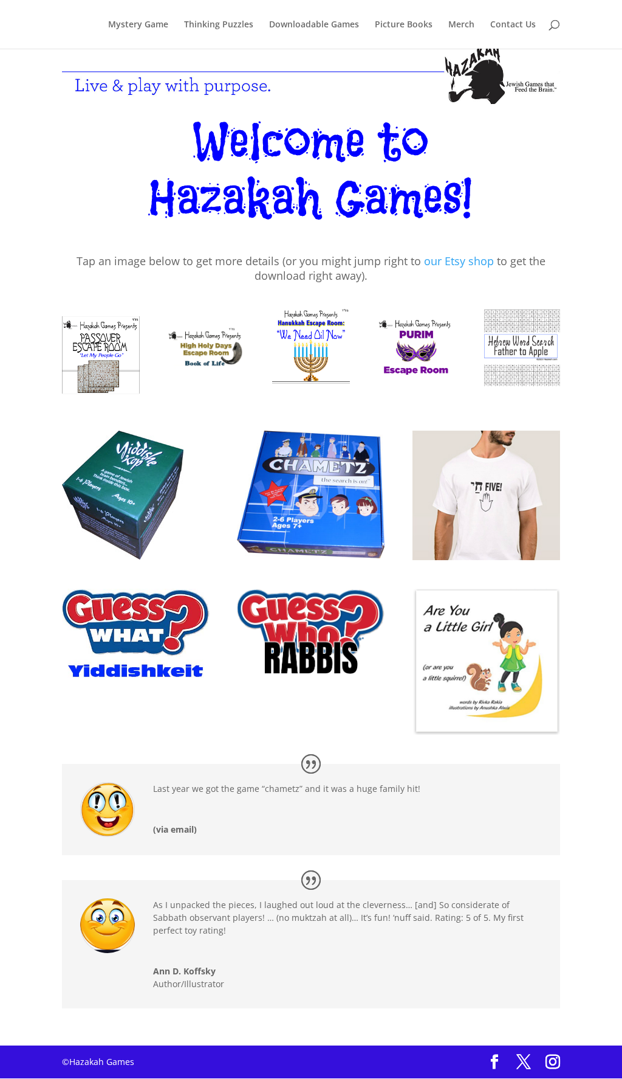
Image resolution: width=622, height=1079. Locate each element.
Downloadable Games (314, 25)
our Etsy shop (459, 261)
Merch (461, 25)
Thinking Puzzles (218, 25)
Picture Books (403, 25)
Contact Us (513, 25)
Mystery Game (138, 25)
